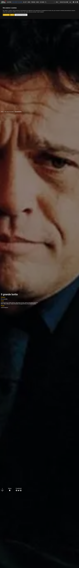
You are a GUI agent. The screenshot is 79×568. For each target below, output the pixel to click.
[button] (46, 2)
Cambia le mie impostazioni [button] (20, 14)
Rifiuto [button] (12, 14)
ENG (57, 2)
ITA (54, 2)
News (29, 2)
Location (9, 2)
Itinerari (33, 2)
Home (2, 111)
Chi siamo (42, 2)
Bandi (37, 2)
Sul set (25, 2)
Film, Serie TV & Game (17, 2)
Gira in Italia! (63, 2)
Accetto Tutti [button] (6, 14)
